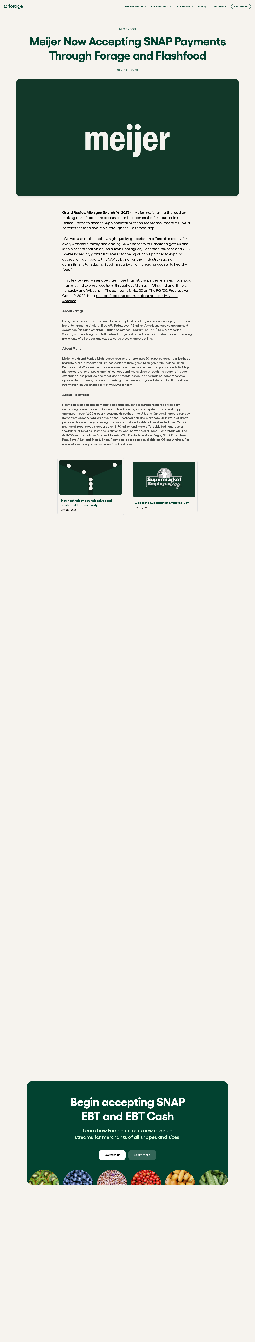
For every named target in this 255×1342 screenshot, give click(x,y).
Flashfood (138, 228)
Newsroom (127, 29)
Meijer (95, 280)
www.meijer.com (121, 385)
